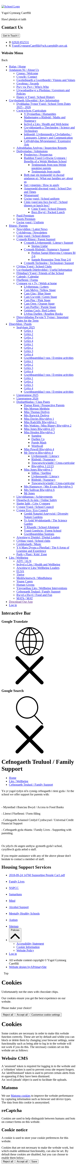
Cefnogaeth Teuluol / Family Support (38, 591)
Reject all (8, 1014)
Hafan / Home (17, 66)
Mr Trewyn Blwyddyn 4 (38, 452)
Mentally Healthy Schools (24, 913)
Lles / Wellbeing (18, 557)
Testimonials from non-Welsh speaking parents (48, 166)
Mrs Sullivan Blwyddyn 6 (39, 490)
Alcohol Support (19, 907)
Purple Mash (38, 442)
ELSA (20, 571)
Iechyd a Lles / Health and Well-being (46, 124)
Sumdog (36, 435)
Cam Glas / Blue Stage (37, 293)
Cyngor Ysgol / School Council (35, 506)
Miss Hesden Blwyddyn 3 (39, 432)
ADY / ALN (23, 561)
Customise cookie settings (45, 1014)
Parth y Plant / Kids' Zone (31, 554)
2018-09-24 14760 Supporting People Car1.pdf (37, 875)
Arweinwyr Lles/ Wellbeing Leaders (37, 567)
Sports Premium (25, 219)
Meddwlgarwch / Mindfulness (34, 578)
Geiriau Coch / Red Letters (40, 310)
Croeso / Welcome (27, 73)
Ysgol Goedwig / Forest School (42, 530)
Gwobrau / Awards (27, 83)
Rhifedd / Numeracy (43, 459)
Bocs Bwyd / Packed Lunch (48, 212)
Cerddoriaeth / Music (28, 544)
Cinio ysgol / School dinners (33, 235)
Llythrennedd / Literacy (45, 456)
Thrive (20, 574)
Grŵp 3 (28, 337)
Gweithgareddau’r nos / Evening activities (48, 357)
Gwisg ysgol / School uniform (41, 198)
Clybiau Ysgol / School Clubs (34, 266)
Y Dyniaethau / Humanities (40, 114)
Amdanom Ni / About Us (24, 70)
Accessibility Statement (30, 943)
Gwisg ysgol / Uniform (30, 222)
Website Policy (25, 950)
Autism (13, 919)
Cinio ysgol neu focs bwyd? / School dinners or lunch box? (45, 203)
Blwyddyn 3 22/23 (42, 466)
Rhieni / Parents (18, 225)
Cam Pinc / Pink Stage (37, 300)
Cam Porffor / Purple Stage (40, 307)
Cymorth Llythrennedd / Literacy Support (48, 242)
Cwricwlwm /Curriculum (31, 110)
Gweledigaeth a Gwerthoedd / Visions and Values (45, 80)
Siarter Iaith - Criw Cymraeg (33, 503)
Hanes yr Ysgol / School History (35, 97)
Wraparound (31, 195)
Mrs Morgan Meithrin (37, 408)
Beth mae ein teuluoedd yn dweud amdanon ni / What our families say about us (48, 178)
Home (12, 777)
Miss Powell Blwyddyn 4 (39, 449)
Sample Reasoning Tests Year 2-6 (51, 259)
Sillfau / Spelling (41, 473)
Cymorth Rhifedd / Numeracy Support (46, 249)
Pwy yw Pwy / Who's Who (32, 86)
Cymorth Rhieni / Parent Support (35, 239)
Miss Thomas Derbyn (37, 412)
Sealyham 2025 (25, 327)
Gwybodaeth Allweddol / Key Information (34, 100)
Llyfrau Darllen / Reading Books (43, 313)
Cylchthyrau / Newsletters (31, 232)
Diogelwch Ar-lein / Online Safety (36, 500)
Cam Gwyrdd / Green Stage (40, 296)
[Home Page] (10, 6)
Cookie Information (28, 947)
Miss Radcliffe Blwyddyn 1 (40, 422)
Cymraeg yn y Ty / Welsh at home (36, 283)
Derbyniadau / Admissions (32, 151)
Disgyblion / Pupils (20, 324)
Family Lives (16, 881)
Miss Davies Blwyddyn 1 (39, 418)
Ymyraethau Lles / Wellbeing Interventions (41, 588)
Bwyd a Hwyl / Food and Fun (34, 595)
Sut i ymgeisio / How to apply (41, 185)
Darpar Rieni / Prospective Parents (44, 405)
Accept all (22, 1014)
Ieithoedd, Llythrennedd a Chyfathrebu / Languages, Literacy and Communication (48, 136)
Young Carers (24, 581)
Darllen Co (37, 439)
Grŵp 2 (28, 334)
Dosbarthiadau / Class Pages (33, 401)
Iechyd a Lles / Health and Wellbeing (38, 564)
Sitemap (14, 926)
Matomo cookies (20, 1095)
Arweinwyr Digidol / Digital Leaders (38, 537)
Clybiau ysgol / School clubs (33, 540)
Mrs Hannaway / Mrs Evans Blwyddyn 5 (48, 486)
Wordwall (37, 445)
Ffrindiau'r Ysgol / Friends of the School (40, 273)
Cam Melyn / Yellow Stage (40, 290)
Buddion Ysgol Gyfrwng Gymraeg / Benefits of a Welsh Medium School (45, 159)
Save (34, 1161)
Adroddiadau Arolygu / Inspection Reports (41, 147)
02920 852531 (20, 42)
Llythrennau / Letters (36, 286)
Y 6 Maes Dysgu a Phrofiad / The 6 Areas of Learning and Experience (42, 549)
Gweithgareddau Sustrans (39, 534)
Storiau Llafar (39, 246)
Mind (12, 900)
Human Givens (25, 584)
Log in (13, 605)
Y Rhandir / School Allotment (41, 527)
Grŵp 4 (28, 340)
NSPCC (14, 888)
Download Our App (21, 601)
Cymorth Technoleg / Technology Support (49, 263)
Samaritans (15, 894)
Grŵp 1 (28, 330)
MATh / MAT (24, 598)
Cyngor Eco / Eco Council (32, 510)
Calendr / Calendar (27, 276)
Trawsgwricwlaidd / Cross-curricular (53, 462)
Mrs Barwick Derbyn (36, 415)
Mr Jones (29, 493)
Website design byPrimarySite (28, 967)
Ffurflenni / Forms (27, 280)
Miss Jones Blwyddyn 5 (38, 469)
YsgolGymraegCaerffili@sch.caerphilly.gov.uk (39, 45)
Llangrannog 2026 (27, 398)
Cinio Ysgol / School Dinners (48, 208)
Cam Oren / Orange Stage (39, 303)
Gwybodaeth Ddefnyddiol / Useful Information (44, 269)
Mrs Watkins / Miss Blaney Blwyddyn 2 (47, 425)
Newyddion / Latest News (31, 229)
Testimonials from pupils (45, 171)
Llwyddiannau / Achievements (34, 496)
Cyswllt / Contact (26, 76)
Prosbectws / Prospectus (38, 154)
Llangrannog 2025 (27, 395)
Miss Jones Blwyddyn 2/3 (39, 429)
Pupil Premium (25, 215)
